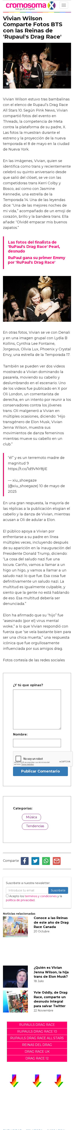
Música (31, 817)
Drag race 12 (37, 1058)
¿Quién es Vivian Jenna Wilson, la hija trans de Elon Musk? (51, 972)
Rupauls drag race (37, 1025)
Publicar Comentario (40, 771)
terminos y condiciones (41, 896)
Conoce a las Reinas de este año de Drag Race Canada (51, 922)
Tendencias (35, 826)
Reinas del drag (37, 1045)
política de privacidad (20, 900)
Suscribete (58, 890)
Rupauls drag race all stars (37, 1038)
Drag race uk (37, 1051)
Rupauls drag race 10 (37, 1031)
